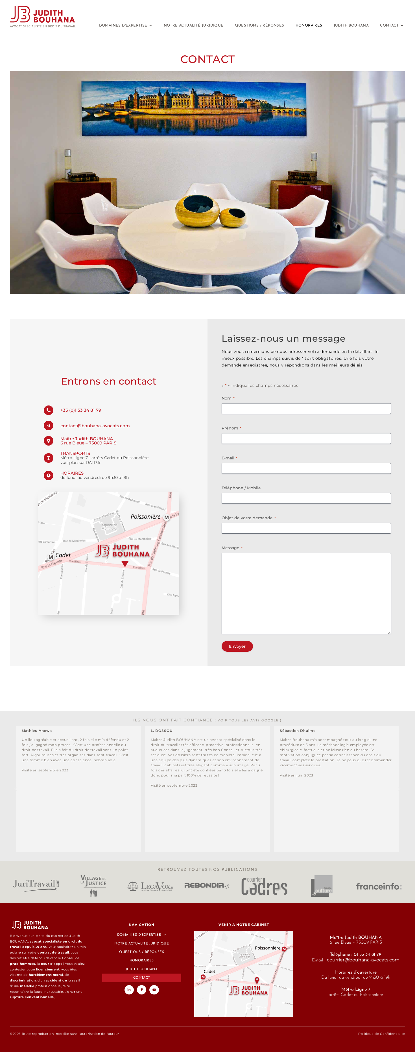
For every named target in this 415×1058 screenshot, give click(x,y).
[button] (15, 789)
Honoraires (142, 960)
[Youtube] (154, 990)
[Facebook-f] (142, 990)
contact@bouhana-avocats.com (95, 425)
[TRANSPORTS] (48, 458)
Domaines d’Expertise (139, 935)
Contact (141, 978)
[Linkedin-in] (129, 990)
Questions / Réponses (141, 952)
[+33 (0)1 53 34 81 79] (48, 410)
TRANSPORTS (75, 453)
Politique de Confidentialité (381, 1034)
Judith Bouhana (142, 969)
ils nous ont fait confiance (207, 720)
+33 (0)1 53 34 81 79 (80, 410)
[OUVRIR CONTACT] (402, 25)
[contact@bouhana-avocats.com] (48, 425)
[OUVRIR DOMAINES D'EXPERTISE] (150, 25)
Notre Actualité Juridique (141, 943)
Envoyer (237, 646)
